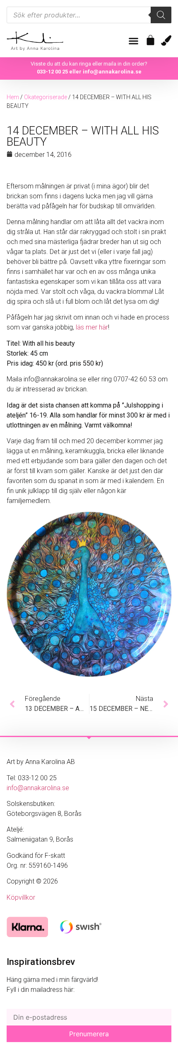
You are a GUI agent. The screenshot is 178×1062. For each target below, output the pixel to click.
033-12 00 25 (52, 71)
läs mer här (92, 327)
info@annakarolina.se (112, 71)
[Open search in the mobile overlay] (89, 15)
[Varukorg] (150, 40)
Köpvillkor (21, 897)
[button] (134, 41)
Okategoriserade (45, 97)
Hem (13, 97)
